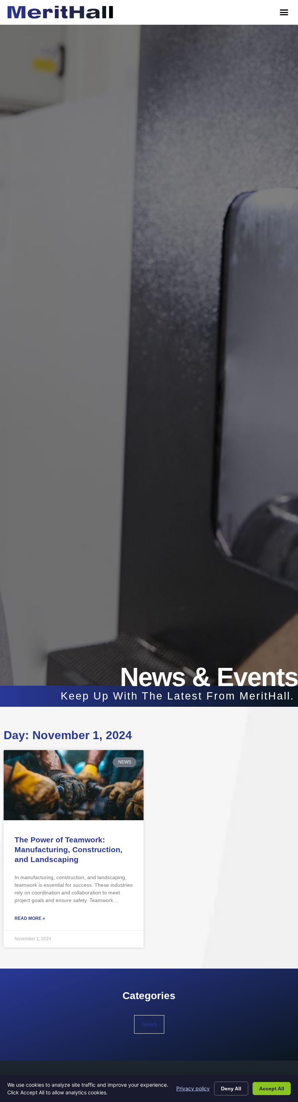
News (149, 1024)
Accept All (271, 1088)
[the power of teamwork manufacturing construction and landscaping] (74, 785)
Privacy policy (193, 1088)
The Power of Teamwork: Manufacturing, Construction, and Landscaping (68, 849)
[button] (284, 12)
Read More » (30, 918)
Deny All (231, 1088)
